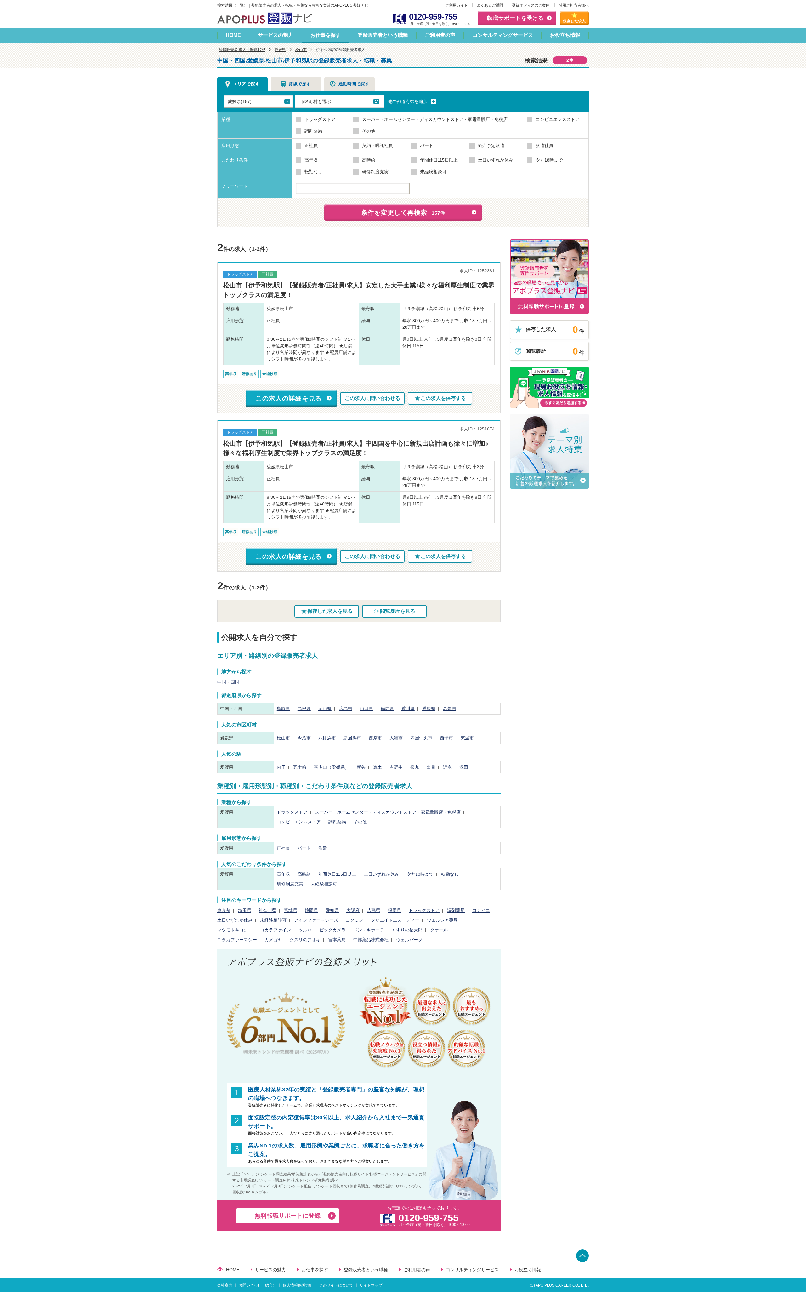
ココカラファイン (273, 929)
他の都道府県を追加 (408, 101)
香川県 (408, 708)
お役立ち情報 (565, 35)
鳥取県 (283, 708)
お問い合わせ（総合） (257, 1285)
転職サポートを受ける (515, 18)
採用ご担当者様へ (574, 5)
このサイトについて (336, 1285)
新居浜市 (352, 737)
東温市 (467, 737)
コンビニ (481, 910)
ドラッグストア (292, 812)
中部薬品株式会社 (371, 939)
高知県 (449, 708)
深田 (463, 767)
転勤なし (450, 874)
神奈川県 (267, 910)
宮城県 (290, 910)
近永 (447, 767)
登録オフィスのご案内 (531, 5)
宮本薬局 (337, 939)
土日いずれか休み (381, 874)
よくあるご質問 (490, 5)
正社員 (283, 848)
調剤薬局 (337, 821)
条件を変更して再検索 (403, 212)
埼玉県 (244, 910)
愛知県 (332, 910)
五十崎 (299, 767)
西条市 (375, 737)
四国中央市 (421, 737)
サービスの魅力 (275, 35)
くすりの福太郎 (407, 929)
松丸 (414, 767)
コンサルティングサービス (503, 35)
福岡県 (394, 910)
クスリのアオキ (305, 939)
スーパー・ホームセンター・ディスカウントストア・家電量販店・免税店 (388, 812)
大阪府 (353, 910)
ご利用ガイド (456, 5)
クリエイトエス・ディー (395, 920)
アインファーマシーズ (316, 920)
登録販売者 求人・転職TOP (242, 50)
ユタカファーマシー (237, 939)
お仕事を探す (325, 35)
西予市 (446, 737)
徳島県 (387, 708)
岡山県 (325, 708)
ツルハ (305, 929)
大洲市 (396, 737)
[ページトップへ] (582, 1255)
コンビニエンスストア (299, 821)
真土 (377, 767)
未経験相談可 (324, 883)
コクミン (354, 920)
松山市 (301, 50)
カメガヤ (273, 939)
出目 (431, 767)
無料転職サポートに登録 (288, 1215)
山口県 (366, 708)
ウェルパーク (409, 939)
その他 (360, 821)
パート (304, 848)
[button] (339, 101)
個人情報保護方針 (298, 1285)
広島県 (345, 708)
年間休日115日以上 (337, 874)
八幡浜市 (327, 737)
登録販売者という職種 (383, 35)
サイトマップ (371, 1285)
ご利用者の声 (440, 35)
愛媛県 (280, 50)
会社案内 (224, 1285)
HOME (233, 35)
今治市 (304, 737)
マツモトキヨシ (232, 929)
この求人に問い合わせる (372, 398)
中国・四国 (228, 682)
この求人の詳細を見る (289, 398)
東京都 (223, 910)
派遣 (322, 848)
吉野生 (396, 767)
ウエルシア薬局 (442, 920)
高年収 (283, 874)
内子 (281, 767)
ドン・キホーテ (368, 929)
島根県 (304, 708)
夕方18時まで (420, 874)
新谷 (361, 767)
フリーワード (234, 186)
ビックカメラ (332, 929)
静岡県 (311, 910)
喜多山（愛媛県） (331, 767)
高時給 (304, 874)
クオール (439, 929)
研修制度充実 (290, 883)
